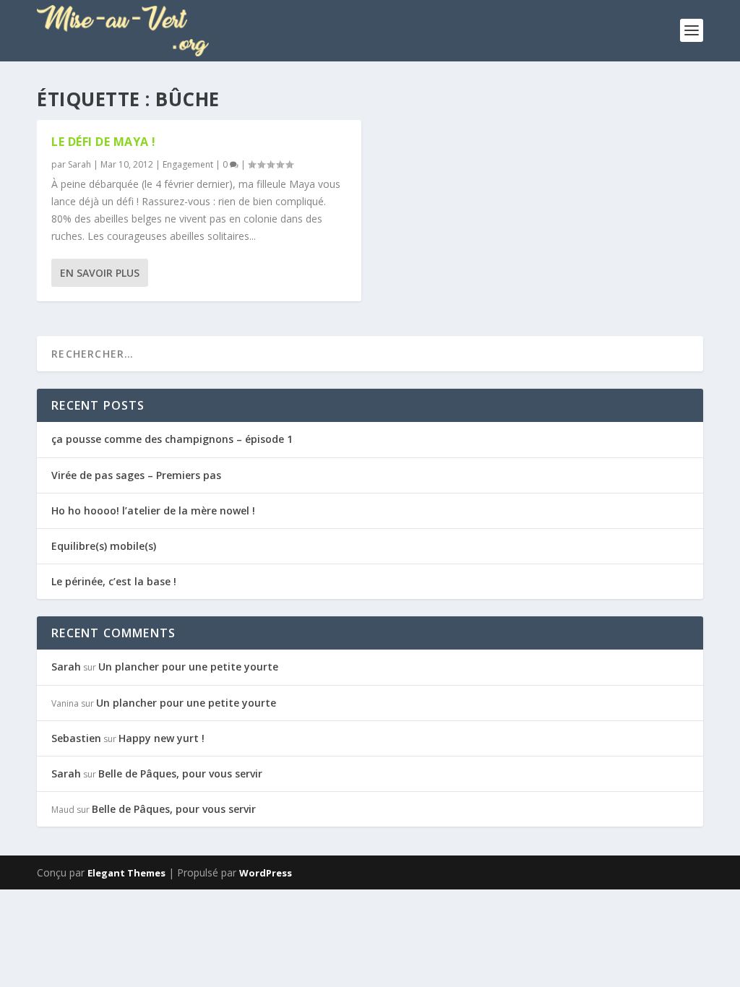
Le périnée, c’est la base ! (113, 581)
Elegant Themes (126, 872)
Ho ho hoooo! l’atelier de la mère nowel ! (153, 510)
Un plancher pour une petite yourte (188, 666)
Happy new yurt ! (162, 738)
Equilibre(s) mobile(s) (103, 546)
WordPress (265, 872)
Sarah (79, 164)
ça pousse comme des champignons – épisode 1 (172, 439)
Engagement (188, 164)
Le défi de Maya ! (103, 142)
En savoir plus (99, 273)
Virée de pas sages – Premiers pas (136, 475)
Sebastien (76, 738)
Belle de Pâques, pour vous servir (180, 773)
